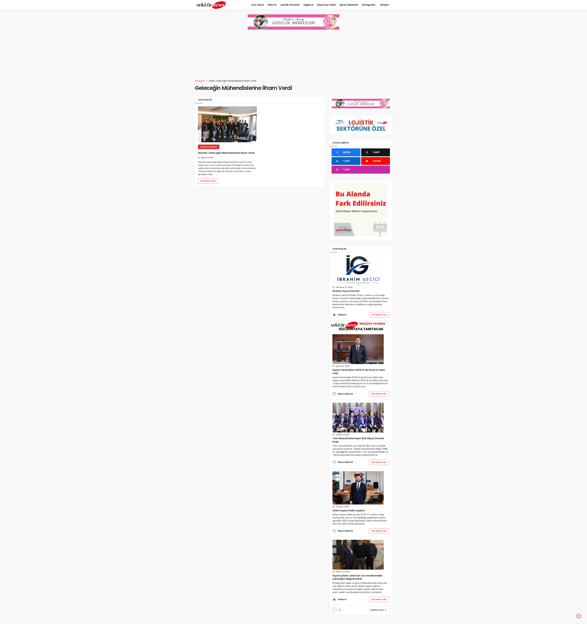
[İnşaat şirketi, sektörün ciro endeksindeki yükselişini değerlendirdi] (358, 555)
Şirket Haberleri (349, 4)
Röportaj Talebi (326, 4)
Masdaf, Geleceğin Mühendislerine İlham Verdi (226, 153)
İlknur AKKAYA (345, 393)
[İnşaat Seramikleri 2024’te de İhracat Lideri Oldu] (358, 349)
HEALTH (272, 4)
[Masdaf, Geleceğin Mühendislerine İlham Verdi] (227, 124)
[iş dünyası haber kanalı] (211, 5)
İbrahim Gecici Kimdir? (346, 291)
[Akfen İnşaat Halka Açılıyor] (358, 487)
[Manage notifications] (578, 616)
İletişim (384, 4)
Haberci (342, 314)
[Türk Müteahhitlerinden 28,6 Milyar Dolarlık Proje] (358, 418)
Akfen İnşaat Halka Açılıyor (348, 510)
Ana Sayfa (257, 4)
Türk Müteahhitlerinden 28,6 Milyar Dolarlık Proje (358, 440)
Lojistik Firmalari (290, 4)
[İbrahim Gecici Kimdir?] (358, 270)
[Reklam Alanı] (361, 209)
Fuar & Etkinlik (208, 147)
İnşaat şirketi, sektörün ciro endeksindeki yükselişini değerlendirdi (357, 577)
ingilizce (308, 4)
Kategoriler (368, 4)
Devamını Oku (208, 181)
